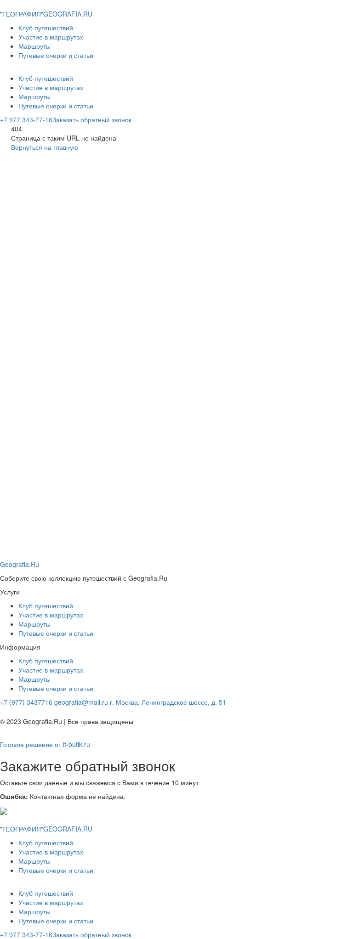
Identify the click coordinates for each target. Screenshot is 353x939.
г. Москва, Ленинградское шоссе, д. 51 (168, 702)
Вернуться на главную (44, 147)
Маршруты (34, 46)
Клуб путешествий (45, 27)
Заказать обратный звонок (91, 119)
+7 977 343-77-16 (26, 119)
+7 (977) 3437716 (26, 702)
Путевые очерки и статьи (55, 55)
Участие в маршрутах (50, 36)
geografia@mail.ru (81, 702)
